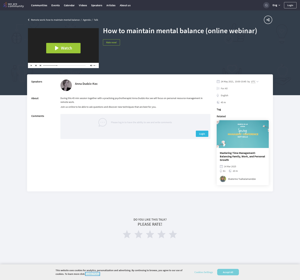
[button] (277, 5)
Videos (83, 5)
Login (290, 5)
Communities (39, 5)
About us (125, 5)
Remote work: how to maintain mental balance (55, 19)
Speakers (96, 5)
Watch (66, 48)
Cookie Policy (92, 273)
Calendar (69, 5)
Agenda (87, 19)
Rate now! (111, 42)
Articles (110, 5)
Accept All (228, 272)
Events (55, 5)
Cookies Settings (203, 272)
